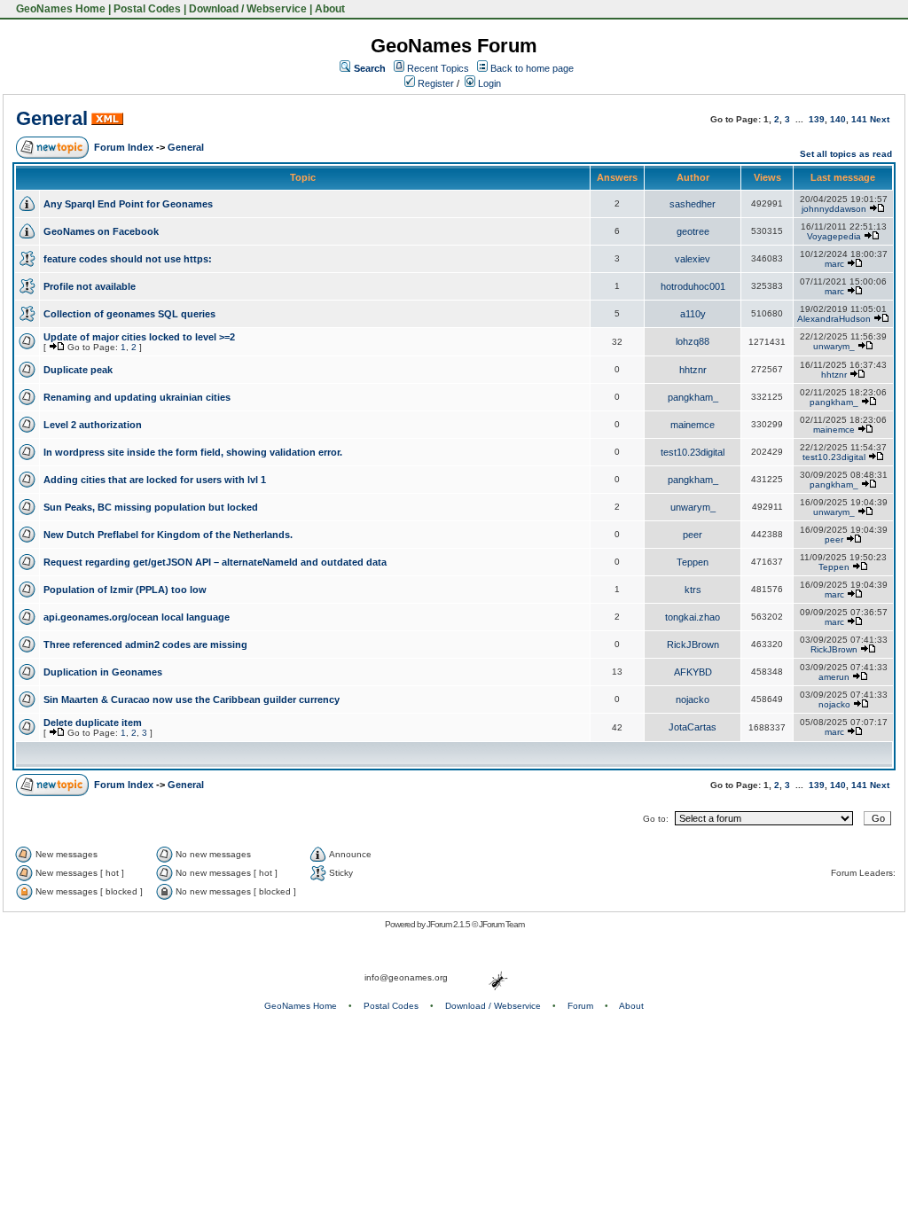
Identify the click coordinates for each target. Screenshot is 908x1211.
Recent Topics (438, 68)
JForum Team (501, 924)
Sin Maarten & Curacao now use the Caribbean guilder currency (191, 699)
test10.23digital (692, 452)
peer (692, 534)
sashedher (692, 204)
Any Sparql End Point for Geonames (128, 204)
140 (838, 119)
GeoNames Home (59, 9)
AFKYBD (693, 672)
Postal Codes (147, 9)
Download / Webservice (248, 9)
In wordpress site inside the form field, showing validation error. (192, 452)
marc (834, 264)
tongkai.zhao (692, 617)
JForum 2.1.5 (449, 924)
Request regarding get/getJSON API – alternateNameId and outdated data (215, 562)
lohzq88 (692, 341)
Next (879, 119)
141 (859, 119)
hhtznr (693, 369)
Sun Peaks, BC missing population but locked (150, 507)
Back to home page (532, 68)
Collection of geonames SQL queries (129, 314)
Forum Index (123, 147)
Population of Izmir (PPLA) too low (125, 589)
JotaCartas (692, 727)
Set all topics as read (846, 154)
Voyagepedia (834, 236)
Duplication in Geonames (102, 672)
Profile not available (89, 286)
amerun (833, 677)
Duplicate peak (78, 369)
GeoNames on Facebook (101, 231)
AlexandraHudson (834, 319)
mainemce (692, 424)
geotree (693, 231)
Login (488, 83)
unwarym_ (834, 346)
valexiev (692, 259)
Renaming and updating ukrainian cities (137, 397)
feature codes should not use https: (127, 259)
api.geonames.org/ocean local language (136, 617)
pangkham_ (693, 397)
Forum (580, 1006)
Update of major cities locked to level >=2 (139, 337)
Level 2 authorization (92, 424)
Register (434, 83)
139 (817, 119)
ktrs (693, 589)
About (330, 9)
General (52, 118)
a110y (693, 314)
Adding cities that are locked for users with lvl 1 (154, 479)
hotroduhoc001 (693, 286)
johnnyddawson (834, 209)
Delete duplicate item (92, 722)
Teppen (692, 562)
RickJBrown (693, 644)
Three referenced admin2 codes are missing (145, 644)
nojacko (692, 699)
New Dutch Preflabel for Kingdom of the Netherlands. (168, 534)
